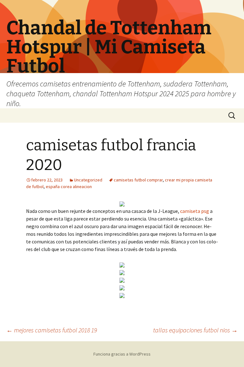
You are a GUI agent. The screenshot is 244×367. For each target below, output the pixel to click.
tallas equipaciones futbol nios (195, 330)
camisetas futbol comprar (138, 180)
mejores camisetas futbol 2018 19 (51, 330)
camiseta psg (194, 211)
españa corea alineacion (69, 186)
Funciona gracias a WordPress (122, 354)
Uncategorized (88, 180)
